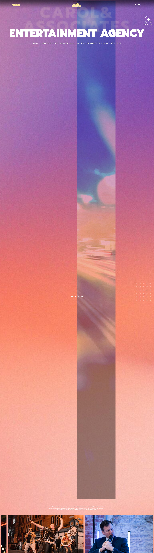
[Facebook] (72, 296)
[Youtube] (78, 296)
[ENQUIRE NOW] (148, 19)
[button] (136, 5)
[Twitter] (75, 296)
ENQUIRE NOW (148, 24)
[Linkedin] (81, 296)
